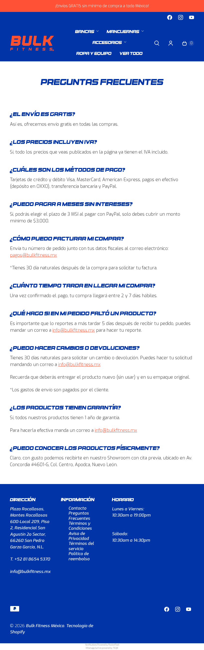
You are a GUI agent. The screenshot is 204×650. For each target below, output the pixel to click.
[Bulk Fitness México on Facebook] (169, 17)
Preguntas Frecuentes (79, 515)
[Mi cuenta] (171, 43)
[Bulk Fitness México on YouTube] (191, 17)
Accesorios (107, 41)
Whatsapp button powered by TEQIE (102, 648)
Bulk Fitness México (45, 626)
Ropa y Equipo (93, 52)
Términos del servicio (81, 546)
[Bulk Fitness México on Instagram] (180, 17)
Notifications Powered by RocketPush (102, 644)
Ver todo (131, 52)
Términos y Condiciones (80, 526)
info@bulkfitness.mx (73, 330)
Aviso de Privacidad (78, 536)
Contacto (77, 508)
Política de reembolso (79, 556)
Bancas (84, 31)
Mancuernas (123, 31)
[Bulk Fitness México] (32, 43)
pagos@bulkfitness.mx (33, 255)
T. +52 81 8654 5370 (30, 559)
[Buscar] (157, 43)
